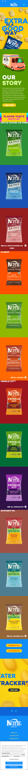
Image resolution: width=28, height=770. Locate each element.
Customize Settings (6, 753)
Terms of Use (17, 756)
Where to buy (14, 645)
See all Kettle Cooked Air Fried (12, 247)
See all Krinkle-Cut (15, 507)
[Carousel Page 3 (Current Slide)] (16, 43)
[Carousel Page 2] (14, 43)
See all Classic (17, 377)
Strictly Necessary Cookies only (14, 763)
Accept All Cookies (14, 767)
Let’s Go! (14, 690)
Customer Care (14, 736)
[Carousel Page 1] (12, 43)
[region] (14, 755)
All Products (14, 651)
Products (14, 733)
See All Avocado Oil (15, 636)
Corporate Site (14, 739)
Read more (9, 105)
